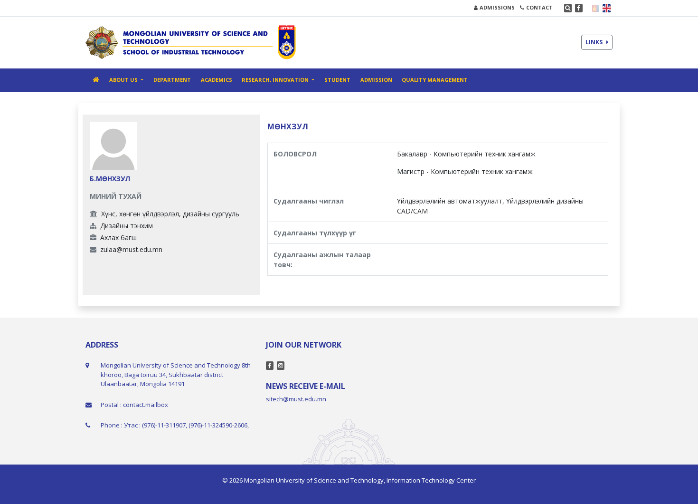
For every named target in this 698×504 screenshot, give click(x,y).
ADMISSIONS (497, 7)
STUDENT (337, 79)
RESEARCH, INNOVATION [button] (276, 79)
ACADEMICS (216, 79)
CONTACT (539, 7)
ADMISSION (376, 79)
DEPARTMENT (172, 79)
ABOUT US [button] (124, 79)
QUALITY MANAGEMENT (435, 79)
